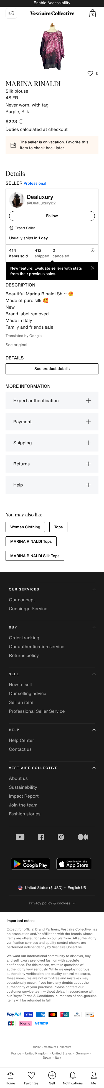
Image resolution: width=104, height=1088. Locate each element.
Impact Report (24, 796)
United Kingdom (36, 1053)
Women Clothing (25, 527)
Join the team (23, 805)
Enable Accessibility (52, 3)
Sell (14, 674)
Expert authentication (36, 400)
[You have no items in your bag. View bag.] (93, 13)
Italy (58, 1058)
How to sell (20, 684)
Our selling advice (27, 693)
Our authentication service (36, 646)
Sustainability (23, 787)
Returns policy (24, 655)
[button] (93, 13)
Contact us (20, 749)
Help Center (21, 740)
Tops (58, 527)
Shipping (22, 442)
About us (18, 778)
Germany (82, 1053)
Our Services (24, 589)
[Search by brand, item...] (11, 13)
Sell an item (21, 702)
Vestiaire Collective (33, 768)
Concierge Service (28, 608)
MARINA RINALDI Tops (31, 541)
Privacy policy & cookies (49, 903)
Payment (22, 421)
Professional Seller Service (37, 711)
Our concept (22, 599)
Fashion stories (24, 813)
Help (18, 484)
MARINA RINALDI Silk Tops (35, 556)
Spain (47, 1058)
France (16, 1053)
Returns (21, 463)
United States (62, 1053)
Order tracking (24, 637)
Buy (13, 627)
